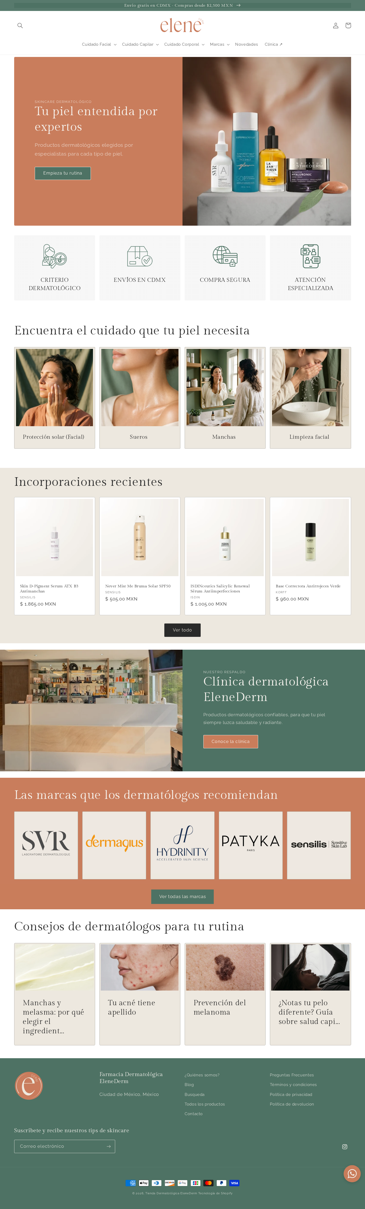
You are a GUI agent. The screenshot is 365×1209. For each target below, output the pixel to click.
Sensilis (315, 820)
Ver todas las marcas (182, 896)
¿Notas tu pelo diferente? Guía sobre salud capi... (309, 1012)
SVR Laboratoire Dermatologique (45, 823)
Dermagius (110, 820)
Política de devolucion (292, 1104)
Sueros (138, 437)
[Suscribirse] (108, 1146)
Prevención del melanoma (219, 1008)
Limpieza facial (309, 437)
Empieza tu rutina (63, 173)
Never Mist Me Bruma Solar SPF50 (137, 586)
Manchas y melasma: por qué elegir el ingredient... (53, 1017)
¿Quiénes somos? (202, 1075)
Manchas (224, 437)
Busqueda (195, 1094)
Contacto (194, 1113)
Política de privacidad (291, 1094)
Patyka (247, 820)
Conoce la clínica (231, 741)
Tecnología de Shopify (215, 1193)
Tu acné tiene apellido (131, 1008)
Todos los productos (205, 1104)
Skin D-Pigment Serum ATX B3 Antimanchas (49, 589)
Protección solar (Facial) (53, 437)
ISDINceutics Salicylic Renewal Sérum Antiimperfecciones (220, 589)
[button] (20, 25)
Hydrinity (179, 820)
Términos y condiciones (293, 1084)
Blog (189, 1084)
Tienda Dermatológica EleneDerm (171, 1193)
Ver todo (182, 630)
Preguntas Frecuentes (292, 1075)
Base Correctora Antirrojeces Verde (308, 586)
